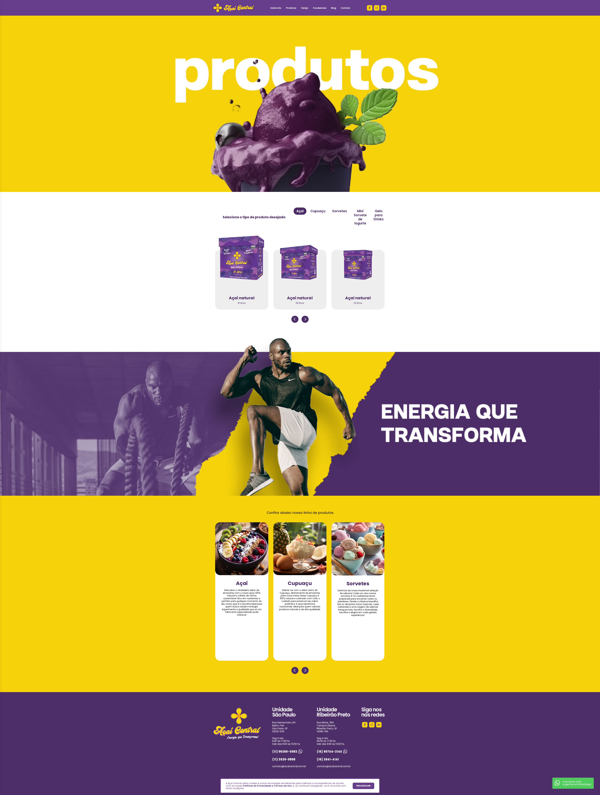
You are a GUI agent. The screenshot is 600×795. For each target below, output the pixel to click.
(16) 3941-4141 (328, 759)
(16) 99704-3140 (329, 751)
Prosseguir (363, 785)
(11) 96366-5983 (284, 751)
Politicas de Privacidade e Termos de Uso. (267, 785)
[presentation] (294, 319)
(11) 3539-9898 (283, 759)
